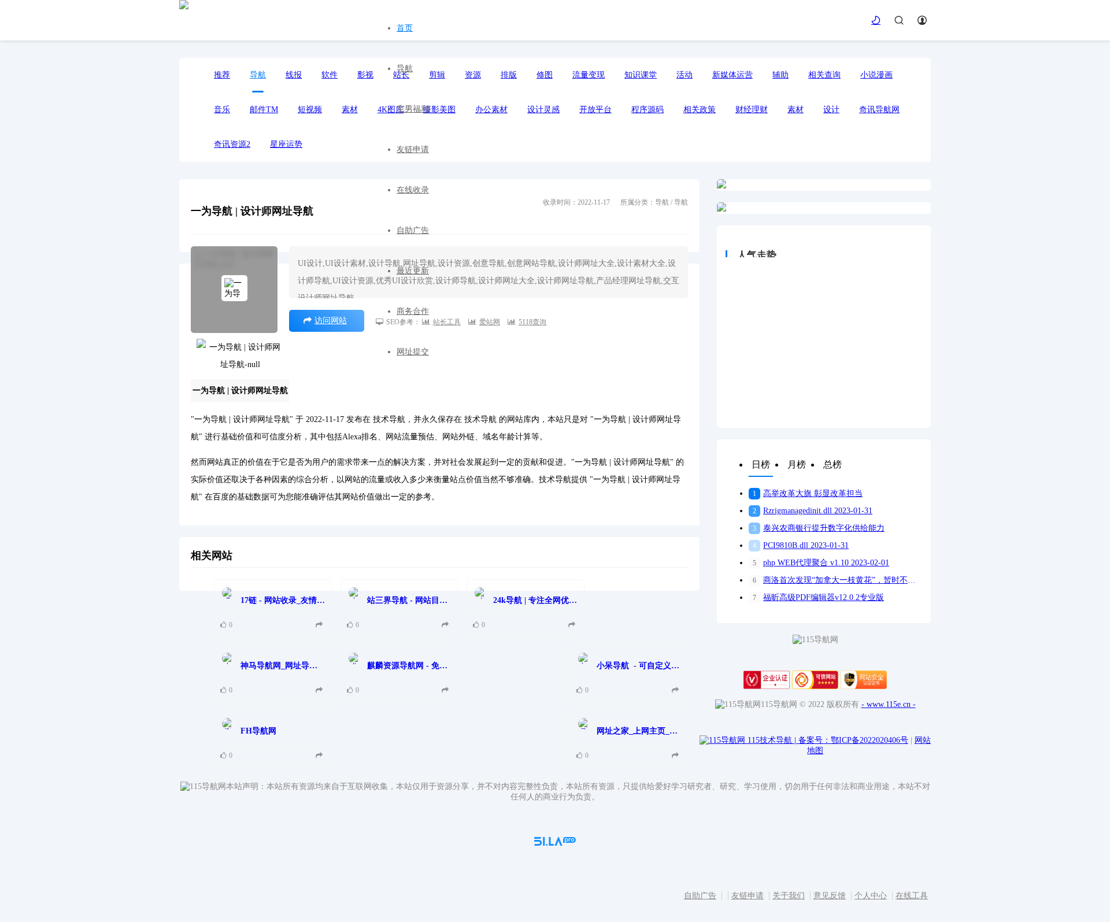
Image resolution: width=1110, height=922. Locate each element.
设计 (831, 109)
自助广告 (413, 230)
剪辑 (437, 75)
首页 (405, 28)
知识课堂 (640, 75)
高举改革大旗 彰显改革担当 (808, 493)
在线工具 (912, 895)
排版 (509, 75)
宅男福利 (413, 109)
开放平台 (595, 109)
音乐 (222, 109)
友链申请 (413, 149)
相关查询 (824, 75)
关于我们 (788, 895)
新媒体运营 (732, 75)
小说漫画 (876, 75)
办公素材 (491, 109)
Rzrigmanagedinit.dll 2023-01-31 (812, 510)
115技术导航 (771, 740)
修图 (544, 75)
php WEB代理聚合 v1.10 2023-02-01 (821, 562)
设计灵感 (543, 109)
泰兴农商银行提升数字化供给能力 (819, 528)
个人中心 (870, 895)
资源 (473, 75)
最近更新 (413, 270)
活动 (684, 75)
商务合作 (413, 311)
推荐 (222, 75)
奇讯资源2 (232, 144)
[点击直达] (320, 625)
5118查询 (532, 322)
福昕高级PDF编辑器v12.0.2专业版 (818, 597)
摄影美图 (439, 109)
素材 (795, 109)
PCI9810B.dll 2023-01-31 (801, 545)
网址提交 (413, 351)
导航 (405, 68)
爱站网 (489, 322)
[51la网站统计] (555, 843)
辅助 (780, 75)
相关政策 (699, 109)
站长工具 (447, 322)
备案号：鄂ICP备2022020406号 (853, 740)
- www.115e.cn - (888, 704)
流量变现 (588, 75)
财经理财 (751, 109)
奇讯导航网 (879, 109)
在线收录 (413, 190)
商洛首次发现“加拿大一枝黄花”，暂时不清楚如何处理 (837, 580)
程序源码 (647, 109)
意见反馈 (829, 895)
